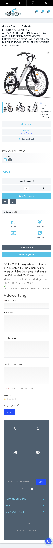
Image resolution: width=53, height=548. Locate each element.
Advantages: (9, 312)
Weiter (9, 412)
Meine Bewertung (13, 364)
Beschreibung (26, 247)
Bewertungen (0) (26, 254)
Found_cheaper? (26, 181)
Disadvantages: (11, 338)
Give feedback (27, 139)
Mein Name (10, 300)
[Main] (3, 26)
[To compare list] (13, 201)
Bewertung (8, 395)
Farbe (7, 156)
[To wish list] (5, 201)
